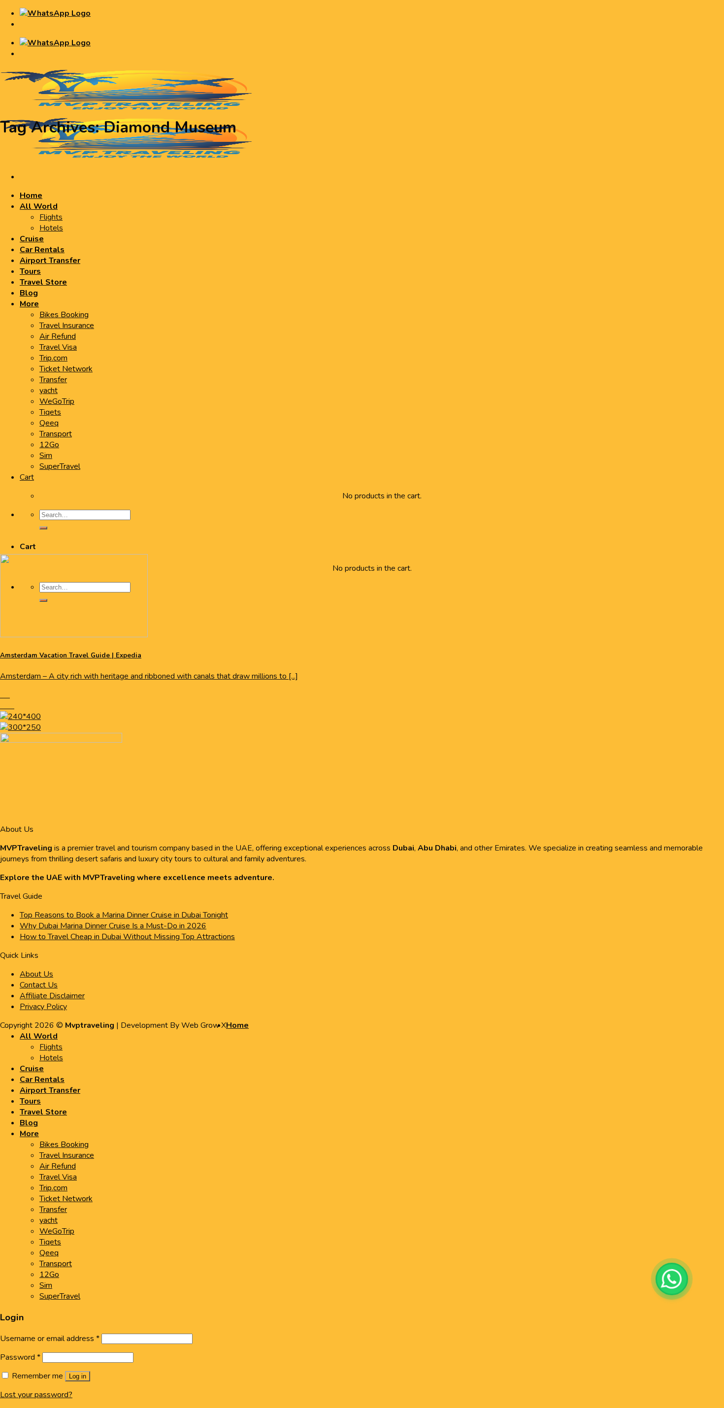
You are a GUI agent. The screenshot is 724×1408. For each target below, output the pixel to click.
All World (39, 206)
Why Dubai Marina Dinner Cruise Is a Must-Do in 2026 (113, 925)
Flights (51, 217)
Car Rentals (42, 249)
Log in (77, 1376)
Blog (29, 293)
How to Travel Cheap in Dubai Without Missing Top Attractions (127, 936)
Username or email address (49, 1338)
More (29, 303)
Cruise (32, 238)
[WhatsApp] (672, 1279)
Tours (30, 271)
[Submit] (43, 527)
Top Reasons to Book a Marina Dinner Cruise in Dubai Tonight (124, 915)
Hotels (51, 228)
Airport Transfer (50, 260)
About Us (36, 974)
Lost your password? (36, 1394)
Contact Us (39, 985)
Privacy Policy (43, 1006)
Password (20, 1357)
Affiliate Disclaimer (52, 995)
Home (31, 195)
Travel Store (43, 282)
